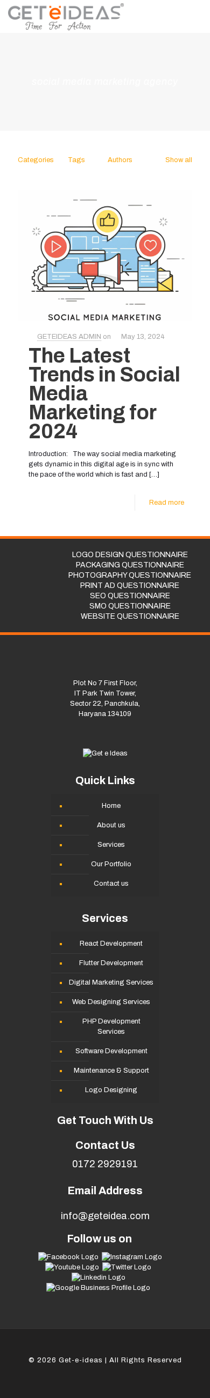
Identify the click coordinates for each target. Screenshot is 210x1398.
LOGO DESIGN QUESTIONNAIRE (130, 555)
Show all (178, 160)
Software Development (111, 1051)
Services (111, 844)
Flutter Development (111, 963)
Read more (166, 502)
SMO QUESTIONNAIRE (130, 606)
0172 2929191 (105, 1164)
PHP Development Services (111, 1026)
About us (111, 825)
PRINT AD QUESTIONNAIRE (129, 585)
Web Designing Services (111, 1002)
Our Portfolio (111, 864)
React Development (111, 943)
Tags (76, 160)
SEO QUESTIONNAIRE (130, 596)
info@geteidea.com (105, 1215)
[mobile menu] (195, 16)
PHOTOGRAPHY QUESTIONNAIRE (129, 575)
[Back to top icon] (105, 1350)
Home (111, 806)
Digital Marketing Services (111, 982)
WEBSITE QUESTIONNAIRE (130, 616)
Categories (36, 160)
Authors (120, 160)
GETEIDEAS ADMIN (69, 336)
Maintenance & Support (111, 1070)
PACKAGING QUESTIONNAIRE (130, 565)
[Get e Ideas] (66, 16)
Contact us (111, 883)
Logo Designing (111, 1090)
